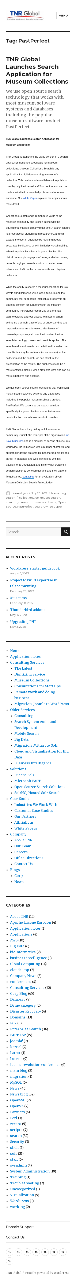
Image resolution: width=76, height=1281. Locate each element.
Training (18, 1177)
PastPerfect (25, 506)
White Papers (25, 828)
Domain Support (20, 1227)
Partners (17, 1112)
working (17, 1207)
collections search (47, 497)
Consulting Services (27, 662)
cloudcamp (19, 970)
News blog (58, 493)
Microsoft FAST (27, 781)
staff (14, 1159)
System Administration (30, 1171)
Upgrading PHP (23, 621)
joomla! (16, 1041)
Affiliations (24, 822)
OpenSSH (18, 1100)
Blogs (15, 870)
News (19, 881)
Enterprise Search (25, 1029)
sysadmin (18, 1165)
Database (17, 999)
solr (13, 1153)
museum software (44, 502)
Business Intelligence (33, 763)
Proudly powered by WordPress (47, 1273)
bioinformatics (23, 952)
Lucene (16, 1059)
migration (18, 1076)
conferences (20, 982)
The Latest (23, 668)
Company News (23, 976)
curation (11, 502)
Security (17, 1141)
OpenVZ (16, 1106)
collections (26, 497)
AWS (14, 940)
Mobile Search (26, 733)
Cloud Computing (25, 964)
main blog (18, 1070)
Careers (21, 852)
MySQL (16, 1082)
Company (18, 834)
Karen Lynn (20, 493)
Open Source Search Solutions (39, 787)
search (10, 497)
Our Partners (25, 816)
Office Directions (28, 858)
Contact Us (23, 864)
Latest (15, 1053)
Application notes (25, 656)
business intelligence (28, 958)
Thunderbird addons (27, 610)
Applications (21, 934)
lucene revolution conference (35, 1064)
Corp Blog (18, 993)
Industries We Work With (35, 804)
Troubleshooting (24, 1183)
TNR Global (13, 1273)
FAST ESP (18, 1035)
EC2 (13, 1023)
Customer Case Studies (33, 810)
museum (24, 502)
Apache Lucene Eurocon (30, 922)
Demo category (23, 1005)
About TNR (23, 840)
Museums (18, 598)
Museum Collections (32, 680)
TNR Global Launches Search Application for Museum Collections (37, 70)
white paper (53, 506)
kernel (16, 1047)
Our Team (22, 846)
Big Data (21, 739)
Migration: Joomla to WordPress (41, 704)
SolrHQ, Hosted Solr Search (37, 793)
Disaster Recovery (25, 1011)
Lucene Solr (24, 775)
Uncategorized (22, 1189)
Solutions (18, 769)
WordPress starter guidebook (35, 568)
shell (14, 1147)
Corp (18, 876)
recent (15, 1124)
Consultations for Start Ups (37, 686)
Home (15, 650)
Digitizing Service (29, 674)
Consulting (23, 716)
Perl (13, 1118)
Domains (18, 1017)
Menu (63, 15)
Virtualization (22, 1195)
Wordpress (19, 1201)
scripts (16, 1130)
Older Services (22, 710)
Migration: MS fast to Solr (36, 745)
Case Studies (20, 799)
